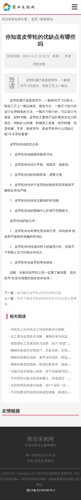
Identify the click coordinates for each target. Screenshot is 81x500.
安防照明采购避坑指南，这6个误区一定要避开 (43, 385)
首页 (34, 19)
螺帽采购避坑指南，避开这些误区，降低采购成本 (45, 357)
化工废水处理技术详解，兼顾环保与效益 (39, 336)
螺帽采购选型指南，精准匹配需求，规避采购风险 (45, 364)
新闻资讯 (46, 19)
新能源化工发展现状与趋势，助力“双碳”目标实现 (45, 343)
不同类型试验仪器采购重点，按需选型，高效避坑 (45, 378)
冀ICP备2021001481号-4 (41, 490)
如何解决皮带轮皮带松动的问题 (39, 293)
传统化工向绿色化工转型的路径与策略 (37, 329)
